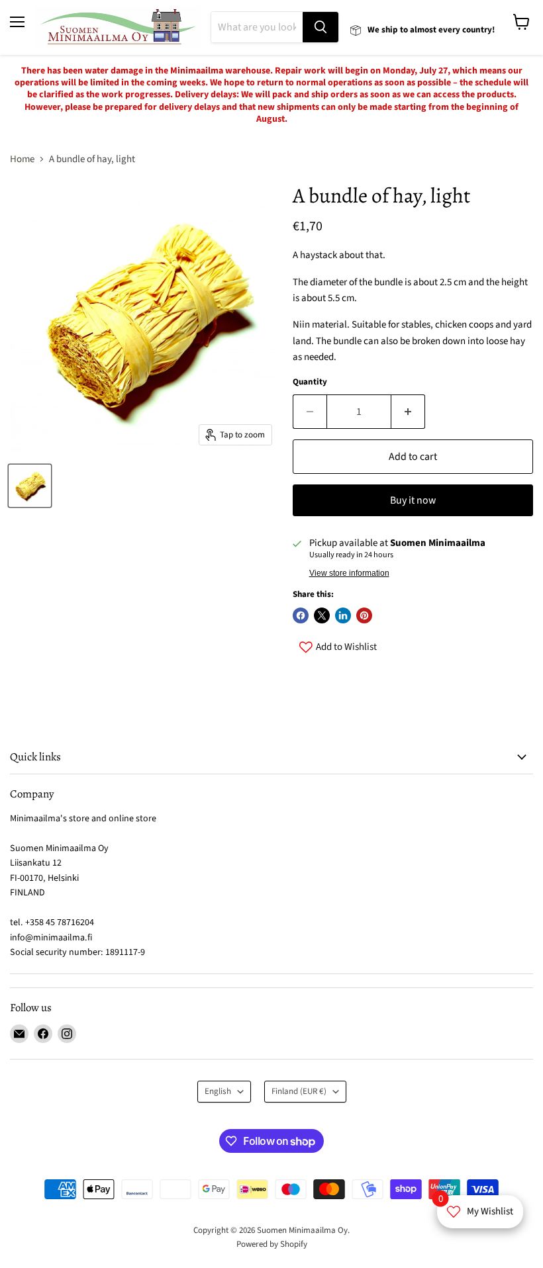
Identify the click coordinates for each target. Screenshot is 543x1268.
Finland (299, 1091)
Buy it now (413, 500)
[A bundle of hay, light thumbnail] (30, 486)
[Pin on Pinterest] (364, 615)
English (218, 1091)
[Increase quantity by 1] (408, 411)
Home (22, 159)
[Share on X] (322, 615)
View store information (349, 573)
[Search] (320, 27)
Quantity (310, 382)
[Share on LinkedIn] (343, 615)
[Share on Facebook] (301, 615)
